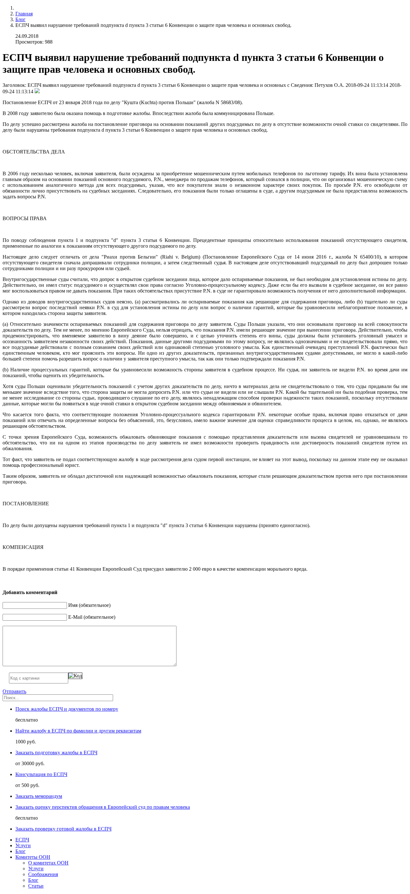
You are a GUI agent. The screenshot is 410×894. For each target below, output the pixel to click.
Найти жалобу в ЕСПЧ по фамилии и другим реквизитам (78, 730)
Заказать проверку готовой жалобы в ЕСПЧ (63, 829)
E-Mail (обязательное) (91, 617)
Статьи (36, 886)
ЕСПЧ (22, 839)
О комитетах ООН (48, 862)
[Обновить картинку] (75, 676)
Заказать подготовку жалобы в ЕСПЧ (56, 752)
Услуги (23, 845)
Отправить (14, 691)
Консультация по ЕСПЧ (41, 774)
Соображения (43, 874)
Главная (24, 13)
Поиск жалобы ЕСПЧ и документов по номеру (66, 709)
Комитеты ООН (32, 857)
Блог (20, 19)
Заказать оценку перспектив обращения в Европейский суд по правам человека (102, 807)
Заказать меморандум (38, 796)
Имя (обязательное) (89, 605)
